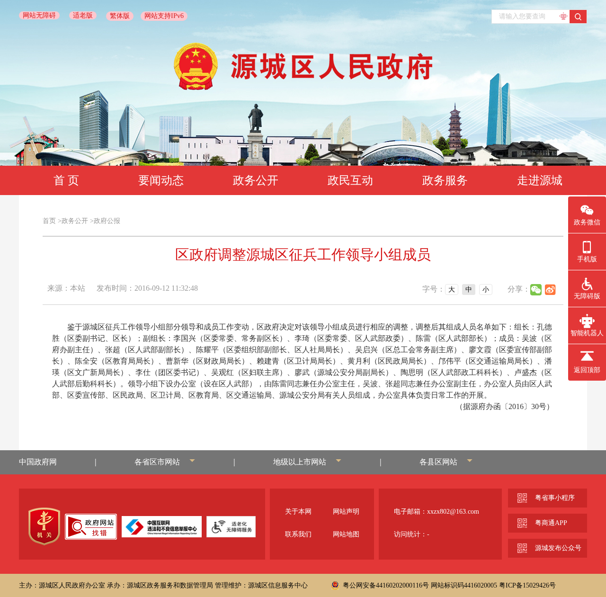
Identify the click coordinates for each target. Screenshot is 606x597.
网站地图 (346, 534)
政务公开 (255, 180)
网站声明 (346, 511)
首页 (49, 220)
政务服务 (445, 180)
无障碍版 (587, 296)
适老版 (83, 15)
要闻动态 (161, 180)
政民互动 (350, 180)
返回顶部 (587, 370)
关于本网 (298, 511)
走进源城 (539, 180)
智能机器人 (587, 333)
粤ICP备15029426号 (527, 585)
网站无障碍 (39, 15)
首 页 (66, 180)
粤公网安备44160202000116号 (386, 585)
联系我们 (298, 534)
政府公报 (107, 220)
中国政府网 (38, 462)
